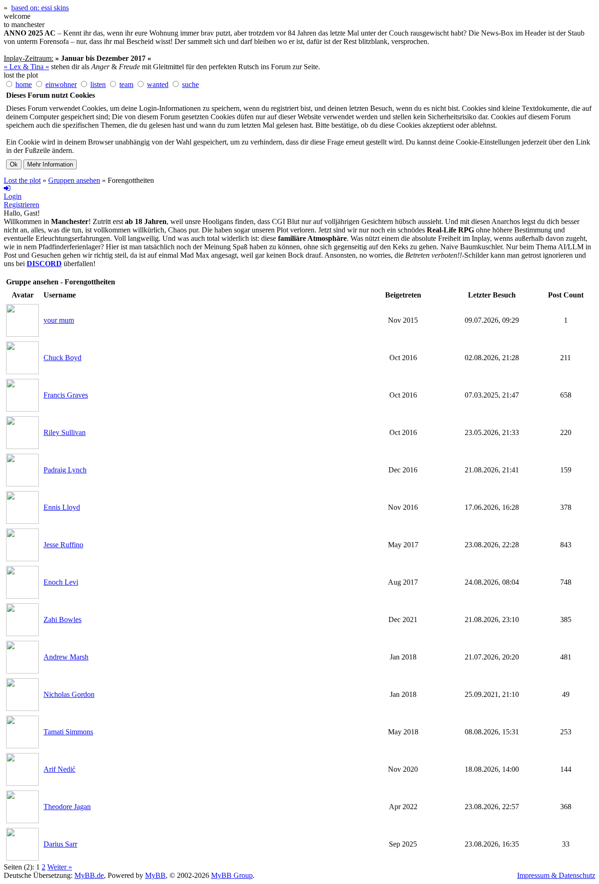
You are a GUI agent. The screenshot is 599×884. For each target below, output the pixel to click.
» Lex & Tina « (26, 67)
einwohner (61, 84)
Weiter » (59, 867)
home (23, 84)
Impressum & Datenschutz (556, 875)
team (126, 84)
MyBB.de (89, 875)
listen (98, 84)
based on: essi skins (40, 8)
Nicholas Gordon (69, 694)
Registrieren (21, 205)
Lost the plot (22, 180)
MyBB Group (232, 875)
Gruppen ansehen (74, 180)
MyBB (155, 875)
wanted (157, 84)
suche (190, 84)
